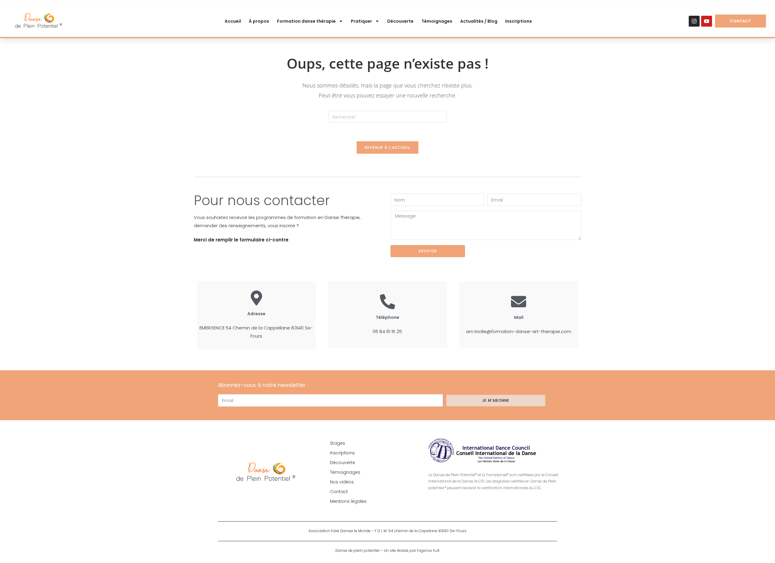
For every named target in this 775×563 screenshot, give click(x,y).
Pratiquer (361, 21)
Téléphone (387, 317)
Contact (339, 492)
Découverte (400, 21)
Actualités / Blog (478, 21)
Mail (518, 317)
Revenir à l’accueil (387, 147)
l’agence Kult (428, 550)
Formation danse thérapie (306, 21)
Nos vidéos (342, 482)
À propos (259, 21)
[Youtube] (706, 21)
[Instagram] (694, 21)
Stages (337, 443)
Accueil (233, 21)
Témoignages (436, 21)
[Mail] (518, 301)
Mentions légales (348, 501)
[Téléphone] (387, 301)
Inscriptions (518, 21)
